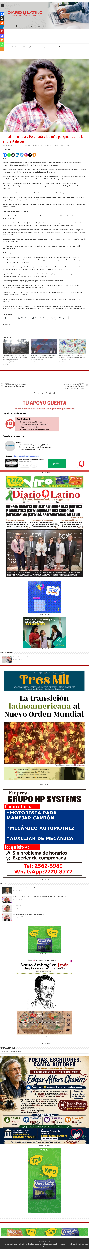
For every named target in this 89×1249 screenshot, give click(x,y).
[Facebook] (5, 154)
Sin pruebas (17, 905)
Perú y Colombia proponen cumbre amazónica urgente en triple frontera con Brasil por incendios (15, 357)
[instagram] (50, 393)
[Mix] (2, 40)
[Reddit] (2, 23)
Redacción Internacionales (11, 145)
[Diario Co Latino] (44, 15)
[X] (13, 154)
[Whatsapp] (9, 154)
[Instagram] (26, 154)
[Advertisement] (44, 36)
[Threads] (30, 154)
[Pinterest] (2, 31)
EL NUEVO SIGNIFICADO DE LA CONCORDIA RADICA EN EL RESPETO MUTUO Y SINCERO (40, 897)
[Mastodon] (2, 36)
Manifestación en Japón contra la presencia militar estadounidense (15, 384)
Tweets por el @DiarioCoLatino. (11, 1051)
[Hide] (1, 53)
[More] (34, 154)
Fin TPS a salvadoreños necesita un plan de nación (28, 914)
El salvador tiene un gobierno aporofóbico (26, 657)
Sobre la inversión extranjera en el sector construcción (30, 888)
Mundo (14, 47)
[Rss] (34, 393)
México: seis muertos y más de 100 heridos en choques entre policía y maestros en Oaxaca (74, 385)
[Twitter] (22, 154)
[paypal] (54, 393)
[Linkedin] (17, 154)
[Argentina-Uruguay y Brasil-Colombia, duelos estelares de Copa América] (44, 346)
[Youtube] (46, 393)
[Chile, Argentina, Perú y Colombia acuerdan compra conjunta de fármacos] (72, 346)
